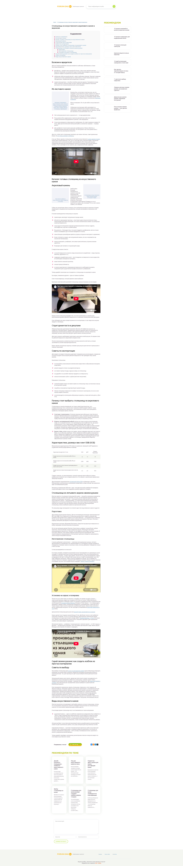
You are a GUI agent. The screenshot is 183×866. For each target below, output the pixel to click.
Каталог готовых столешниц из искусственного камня (69, 39)
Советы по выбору (60, 55)
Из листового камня (60, 38)
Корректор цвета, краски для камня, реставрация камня (93, 764)
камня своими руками (94, 139)
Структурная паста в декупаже (63, 42)
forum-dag (64, 6)
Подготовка (62, 49)
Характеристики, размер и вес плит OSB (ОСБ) (68, 46)
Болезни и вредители (61, 36)
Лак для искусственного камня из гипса (75, 762)
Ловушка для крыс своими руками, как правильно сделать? (121, 89)
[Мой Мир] (95, 744)
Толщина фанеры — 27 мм (86, 618)
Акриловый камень (60, 41)
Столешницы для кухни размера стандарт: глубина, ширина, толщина (76, 794)
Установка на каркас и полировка (68, 52)
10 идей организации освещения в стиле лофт (121, 62)
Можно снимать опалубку (87, 561)
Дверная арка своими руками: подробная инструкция (120, 98)
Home (54, 22)
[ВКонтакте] (91, 744)
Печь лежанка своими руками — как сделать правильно (120, 108)
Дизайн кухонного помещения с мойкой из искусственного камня (58, 765)
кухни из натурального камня (76, 670)
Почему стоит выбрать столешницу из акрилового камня (70, 45)
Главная (100, 854)
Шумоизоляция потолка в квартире (121, 53)
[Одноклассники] (93, 744)
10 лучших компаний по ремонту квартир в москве (121, 29)
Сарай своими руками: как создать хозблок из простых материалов (73, 53)
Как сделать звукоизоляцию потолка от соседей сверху (121, 71)
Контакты (115, 854)
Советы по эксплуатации (62, 43)
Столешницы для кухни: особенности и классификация (93, 793)
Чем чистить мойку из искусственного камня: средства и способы (60, 200)
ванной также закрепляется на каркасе (84, 612)
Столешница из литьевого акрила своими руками (68, 48)
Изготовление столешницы (66, 51)
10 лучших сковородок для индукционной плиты (122, 37)
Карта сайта (107, 854)
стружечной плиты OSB (76, 481)
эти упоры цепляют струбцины (65, 135)
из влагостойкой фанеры (68, 603)
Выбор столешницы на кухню (58, 790)
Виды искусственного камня (63, 56)
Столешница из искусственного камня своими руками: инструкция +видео (91, 196)
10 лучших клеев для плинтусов (120, 45)
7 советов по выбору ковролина (120, 79)
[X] (97, 744)
